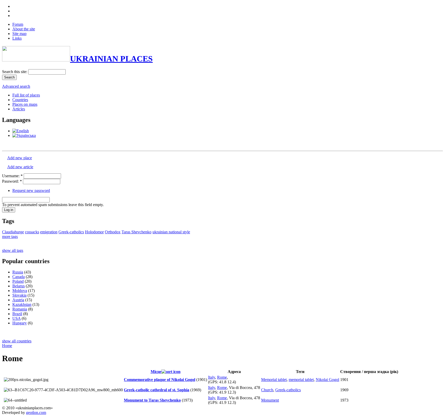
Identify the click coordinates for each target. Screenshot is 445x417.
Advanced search (16, 86)
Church (267, 390)
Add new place (19, 158)
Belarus (18, 286)
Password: (12, 181)
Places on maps (24, 104)
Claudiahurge (13, 232)
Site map (19, 33)
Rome (222, 377)
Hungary (19, 323)
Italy (211, 377)
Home (7, 345)
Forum (17, 24)
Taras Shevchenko (136, 232)
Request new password (31, 190)
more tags (10, 236)
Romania (19, 309)
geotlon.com (36, 412)
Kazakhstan (21, 304)
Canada (18, 276)
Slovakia (19, 295)
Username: (12, 176)
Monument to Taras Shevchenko (152, 400)
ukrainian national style (171, 232)
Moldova (19, 290)
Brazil (17, 314)
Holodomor (94, 232)
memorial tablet (301, 379)
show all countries (16, 341)
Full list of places (26, 95)
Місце (156, 371)
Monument (270, 400)
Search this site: (15, 71)
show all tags (12, 250)
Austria (18, 300)
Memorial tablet (274, 379)
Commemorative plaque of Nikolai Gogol (159, 379)
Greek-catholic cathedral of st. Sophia (156, 390)
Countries (20, 99)
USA (16, 318)
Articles (18, 109)
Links (17, 38)
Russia (17, 272)
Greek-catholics (71, 232)
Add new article (20, 167)
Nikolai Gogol (327, 379)
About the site (23, 29)
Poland (18, 281)
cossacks (32, 232)
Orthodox (113, 232)
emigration (48, 232)
